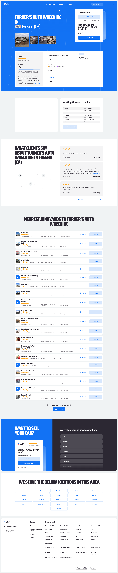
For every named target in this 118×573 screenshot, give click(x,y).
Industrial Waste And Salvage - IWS (27, 347)
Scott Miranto (95, 177)
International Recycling (28, 388)
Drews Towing (25, 291)
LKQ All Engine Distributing (29, 276)
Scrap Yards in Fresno (42, 10)
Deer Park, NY (79, 536)
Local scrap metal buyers (66, 557)
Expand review (96, 173)
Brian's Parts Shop (27, 337)
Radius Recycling (26, 395)
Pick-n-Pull (24, 233)
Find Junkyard (52, 4)
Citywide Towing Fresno (29, 356)
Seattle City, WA (64, 525)
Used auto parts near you (82, 552)
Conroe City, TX (64, 539)
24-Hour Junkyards (80, 547)
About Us (69, 4)
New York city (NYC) (95, 525)
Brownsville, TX (63, 529)
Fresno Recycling (26, 310)
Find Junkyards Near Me (35, 525)
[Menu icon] (113, 4)
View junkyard (51, 77)
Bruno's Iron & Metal (27, 371)
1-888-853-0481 (11, 526)
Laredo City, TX (94, 536)
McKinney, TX (94, 532)
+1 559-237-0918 (51, 61)
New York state (79, 525)
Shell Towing (25, 260)
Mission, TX (78, 529)
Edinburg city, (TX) (49, 525)
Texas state (63, 536)
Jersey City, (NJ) (49, 539)
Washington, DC (49, 536)
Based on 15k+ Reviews (34, 445)
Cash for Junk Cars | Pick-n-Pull (29, 242)
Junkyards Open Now (65, 547)
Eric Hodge (96, 193)
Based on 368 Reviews (23, 60)
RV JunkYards (48, 552)
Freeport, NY (78, 532)
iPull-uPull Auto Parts (28, 379)
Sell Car (96, 234)
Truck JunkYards (64, 552)
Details (38, 83)
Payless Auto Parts (27, 364)
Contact (61, 4)
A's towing (24, 267)
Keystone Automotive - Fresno (28, 301)
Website (84, 234)
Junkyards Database (19, 10)
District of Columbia (65, 532)
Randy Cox (96, 157)
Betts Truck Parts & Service (30, 329)
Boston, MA (48, 532)
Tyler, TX (93, 529)
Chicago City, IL (79, 539)
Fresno (34, 10)
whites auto (25, 284)
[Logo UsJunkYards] (21, 444)
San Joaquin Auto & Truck (29, 251)
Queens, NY (93, 539)
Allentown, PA (48, 529)
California (28, 10)
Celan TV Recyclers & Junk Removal (29, 320)
